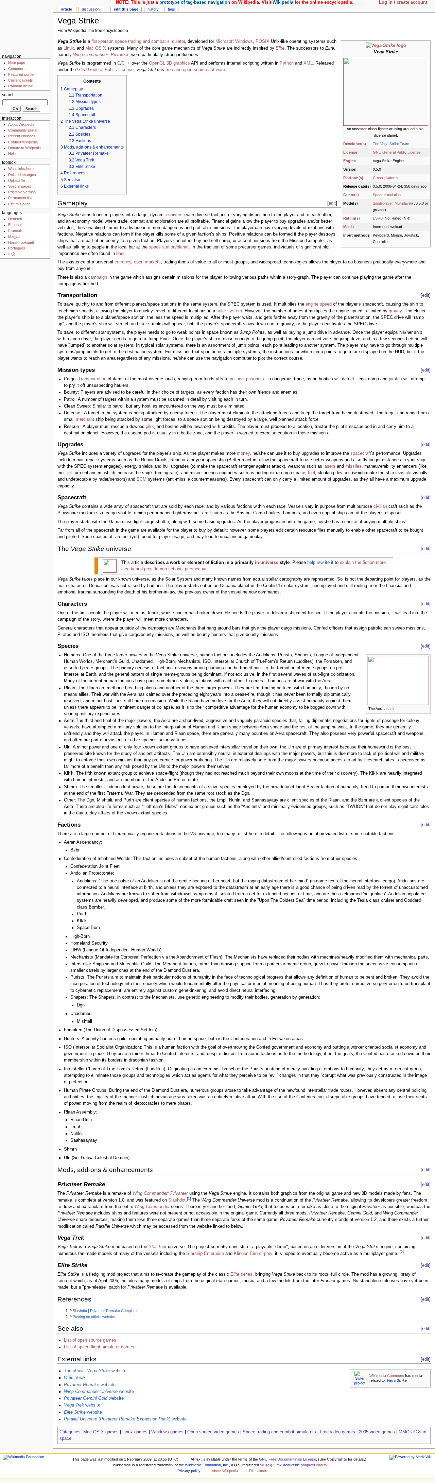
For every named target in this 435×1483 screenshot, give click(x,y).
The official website (95, 1370)
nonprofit (308, 1465)
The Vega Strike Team (391, 144)
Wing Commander (152, 1206)
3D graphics (178, 63)
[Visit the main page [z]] (26, 26)
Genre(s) (351, 195)
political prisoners (247, 379)
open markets (147, 262)
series (241, 1274)
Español (14, 225)
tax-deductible (288, 1465)
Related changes (22, 175)
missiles (353, 466)
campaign (97, 277)
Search (8, 95)
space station (162, 247)
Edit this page (126, 9)
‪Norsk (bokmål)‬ (21, 242)
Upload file (16, 180)
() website (125, 1419)
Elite (280, 48)
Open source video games (213, 1432)
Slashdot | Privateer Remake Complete (105, 1311)
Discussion (91, 9)
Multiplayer (403, 203)
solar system (229, 311)
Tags (171, 9)
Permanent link (20, 198)
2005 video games (377, 1432)
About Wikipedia (21, 124)
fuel (311, 472)
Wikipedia (283, 2)
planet (183, 247)
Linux (69, 48)
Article (66, 9)
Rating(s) (351, 218)
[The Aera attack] (398, 680)
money (243, 453)
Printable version (22, 192)
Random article (20, 86)
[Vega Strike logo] (386, 45)
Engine (349, 161)
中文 (12, 254)
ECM (141, 479)
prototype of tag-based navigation (194, 2)
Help (12, 154)
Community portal (22, 130)
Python (287, 63)
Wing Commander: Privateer (100, 54)
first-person (102, 41)
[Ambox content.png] (110, 565)
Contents (15, 69)
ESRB (378, 218)
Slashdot (177, 1200)
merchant (85, 419)
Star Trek (158, 1246)
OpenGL (157, 63)
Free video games (337, 1432)
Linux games (134, 1432)
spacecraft (360, 453)
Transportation (92, 379)
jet (69, 472)
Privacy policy (189, 1471)
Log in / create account (403, 2)
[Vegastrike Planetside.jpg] (385, 91)
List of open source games (90, 1340)
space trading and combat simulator (150, 41)
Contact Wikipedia (23, 142)
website (90, 1384)
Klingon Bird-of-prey (253, 1254)
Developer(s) (354, 144)
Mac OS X (95, 48)
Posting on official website (94, 1317)
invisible (403, 472)
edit (332, 203)
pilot (150, 426)
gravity (395, 311)
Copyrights (337, 1459)
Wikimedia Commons (386, 1376)
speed (326, 304)
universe (176, 214)
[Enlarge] (425, 708)
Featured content (22, 74)
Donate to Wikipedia (24, 148)
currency (123, 262)
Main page (16, 63)
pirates (395, 379)
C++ (126, 63)
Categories (70, 1432)
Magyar (14, 237)
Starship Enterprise (205, 1254)
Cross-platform (385, 178)
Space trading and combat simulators (279, 1432)
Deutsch (15, 219)
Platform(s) (353, 178)
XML (308, 63)
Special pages (19, 186)
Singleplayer (383, 203)
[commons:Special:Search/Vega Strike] (359, 1378)
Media (348, 227)
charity (321, 1465)
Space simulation (387, 195)
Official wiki (75, 1377)
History (153, 9)
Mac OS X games (101, 1432)
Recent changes (21, 136)
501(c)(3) (268, 1465)
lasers (329, 466)
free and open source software (195, 69)
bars (120, 253)
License (350, 152)
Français (15, 231)
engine (312, 304)
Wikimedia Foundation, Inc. (207, 1465)
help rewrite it (320, 562)
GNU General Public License (396, 152)
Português (16, 248)
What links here (21, 169)
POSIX (262, 41)
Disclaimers (258, 1471)
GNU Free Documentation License (287, 1459)
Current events (20, 80)
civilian (380, 506)
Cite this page (19, 204)
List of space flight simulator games (99, 1347)
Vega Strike (397, 1380)
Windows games (167, 1432)
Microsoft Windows (234, 41)
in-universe (266, 562)
